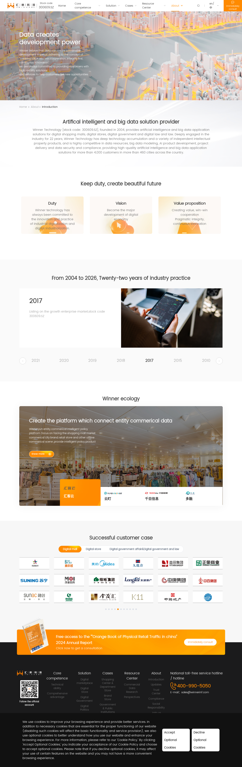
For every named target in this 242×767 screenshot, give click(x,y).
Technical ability (57, 686)
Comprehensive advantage (57, 695)
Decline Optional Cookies (200, 740)
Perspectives (132, 697)
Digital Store (84, 690)
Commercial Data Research (132, 688)
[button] (22, 361)
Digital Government (84, 699)
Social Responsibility (156, 705)
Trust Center (156, 691)
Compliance (156, 699)
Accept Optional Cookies (170, 740)
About (35, 107)
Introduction (50, 107)
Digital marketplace (85, 681)
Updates (156, 685)
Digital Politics (84, 708)
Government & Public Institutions (108, 708)
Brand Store (108, 697)
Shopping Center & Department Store (108, 685)
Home (23, 107)
